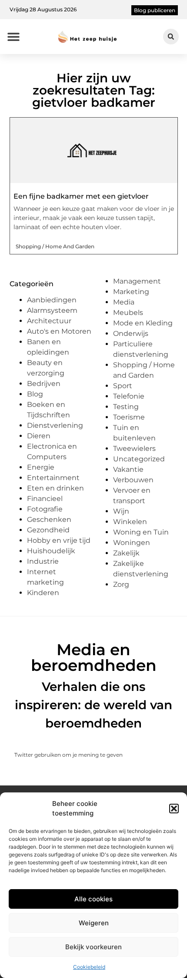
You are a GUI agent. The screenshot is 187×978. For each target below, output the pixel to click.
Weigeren (94, 923)
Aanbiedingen (52, 300)
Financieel (45, 498)
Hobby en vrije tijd (58, 540)
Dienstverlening (55, 425)
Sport (122, 386)
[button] (174, 808)
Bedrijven (43, 383)
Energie (40, 467)
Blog (35, 394)
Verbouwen (133, 480)
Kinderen (43, 593)
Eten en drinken (55, 488)
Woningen (131, 542)
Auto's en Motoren (59, 331)
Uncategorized (139, 459)
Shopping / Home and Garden (55, 246)
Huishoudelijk (51, 551)
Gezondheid (48, 530)
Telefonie (128, 396)
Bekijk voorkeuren (93, 947)
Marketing (131, 292)
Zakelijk (126, 553)
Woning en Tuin (141, 532)
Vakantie (128, 469)
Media (123, 302)
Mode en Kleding (143, 323)
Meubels (128, 312)
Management (137, 281)
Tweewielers (134, 448)
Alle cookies (93, 899)
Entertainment (53, 478)
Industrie (43, 561)
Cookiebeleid (89, 967)
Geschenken (49, 519)
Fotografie (45, 509)
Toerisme (129, 417)
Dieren (38, 436)
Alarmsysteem (52, 310)
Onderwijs (130, 333)
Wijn (121, 511)
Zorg (121, 584)
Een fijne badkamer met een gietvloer (81, 196)
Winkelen (130, 522)
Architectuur (49, 321)
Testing (126, 407)
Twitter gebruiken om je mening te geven (68, 754)
